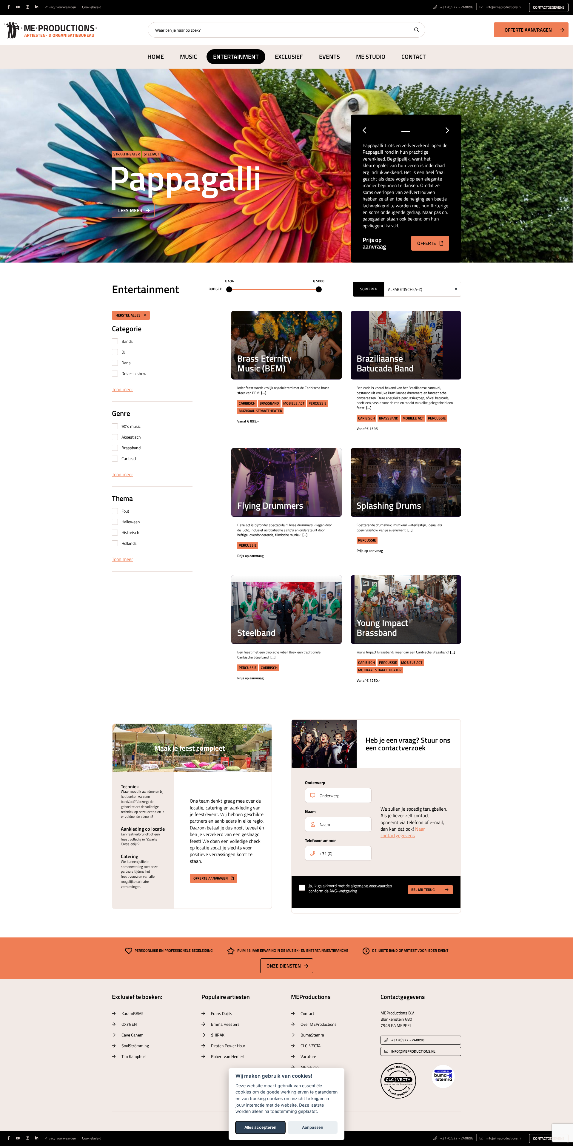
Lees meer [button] (130, 210)
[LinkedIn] (36, 7)
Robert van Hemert (228, 1056)
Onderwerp (315, 782)
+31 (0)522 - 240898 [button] (407, 1040)
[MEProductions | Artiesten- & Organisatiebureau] (50, 29)
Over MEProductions (319, 1024)
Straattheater (126, 154)
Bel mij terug (423, 889)
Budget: (215, 289)
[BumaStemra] (443, 1075)
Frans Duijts (221, 1013)
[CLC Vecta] (398, 1080)
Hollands (129, 543)
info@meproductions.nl (503, 7)
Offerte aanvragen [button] (528, 29)
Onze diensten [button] (284, 965)
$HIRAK (217, 1035)
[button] (328, 324)
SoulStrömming (135, 1045)
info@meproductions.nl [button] (413, 1051)
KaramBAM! (132, 1013)
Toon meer (122, 389)
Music (188, 56)
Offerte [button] (427, 243)
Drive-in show (134, 373)
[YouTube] (18, 7)
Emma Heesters (225, 1024)
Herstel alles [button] (128, 315)
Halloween (130, 522)
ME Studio (370, 56)
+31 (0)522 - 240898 (456, 7)
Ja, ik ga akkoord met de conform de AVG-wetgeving (350, 888)
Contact (413, 56)
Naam (310, 811)
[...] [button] (328, 339)
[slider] (229, 289)
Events (329, 56)
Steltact (151, 154)
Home (155, 56)
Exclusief (289, 56)
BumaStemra (312, 1035)
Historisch (130, 532)
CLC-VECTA (311, 1045)
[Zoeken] (416, 29)
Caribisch (129, 458)
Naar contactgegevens (403, 832)
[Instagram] (27, 7)
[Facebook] (8, 7)
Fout (125, 511)
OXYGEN (129, 1024)
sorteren (368, 289)
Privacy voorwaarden (60, 7)
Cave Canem (132, 1035)
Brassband (131, 448)
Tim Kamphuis (134, 1056)
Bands (127, 341)
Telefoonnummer (320, 840)
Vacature (308, 1056)
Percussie (317, 403)
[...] (263, 393)
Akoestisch (131, 437)
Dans (126, 363)
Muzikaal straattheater (260, 411)
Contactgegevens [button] (549, 7)
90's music (131, 426)
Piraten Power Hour (228, 1045)
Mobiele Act (293, 403)
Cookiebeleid (91, 7)
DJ (123, 352)
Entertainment (236, 56)
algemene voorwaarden (371, 886)
